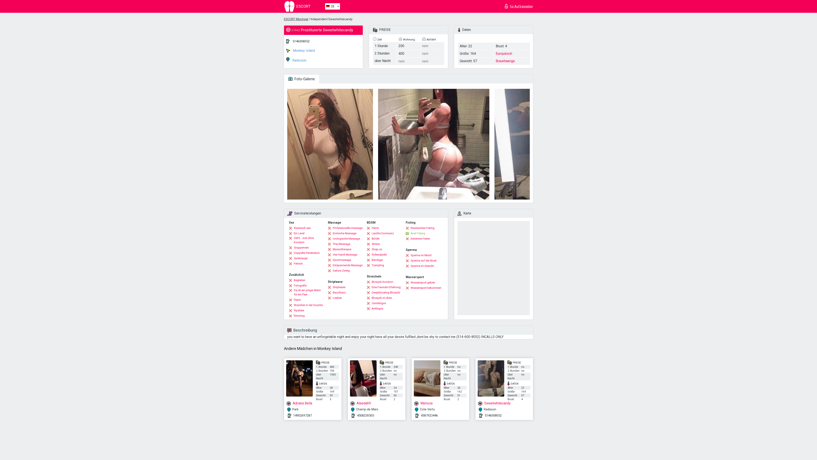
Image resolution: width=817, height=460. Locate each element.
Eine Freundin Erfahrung (386, 287)
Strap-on (377, 249)
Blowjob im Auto (382, 297)
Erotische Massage (344, 233)
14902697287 (302, 415)
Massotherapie (342, 249)
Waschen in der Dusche (308, 305)
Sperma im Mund (421, 255)
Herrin (375, 228)
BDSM (375, 238)
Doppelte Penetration (307, 252)
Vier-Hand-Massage (345, 254)
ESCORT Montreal (296, 19)
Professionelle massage (348, 228)
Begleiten (299, 280)
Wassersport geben (423, 282)
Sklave (376, 244)
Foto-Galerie (304, 79)
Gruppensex (301, 247)
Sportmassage (342, 260)
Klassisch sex (302, 228)
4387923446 (429, 415)
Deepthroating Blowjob (386, 292)
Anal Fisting (418, 233)
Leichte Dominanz (383, 233)
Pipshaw (299, 310)
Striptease (339, 287)
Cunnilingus (379, 303)
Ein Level (299, 233)
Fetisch (298, 263)
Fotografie (300, 285)
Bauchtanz (339, 292)
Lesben (337, 297)
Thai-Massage (341, 244)
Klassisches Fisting (422, 228)
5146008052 (301, 41)
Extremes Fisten (420, 238)
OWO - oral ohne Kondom (304, 240)
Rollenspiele (379, 254)
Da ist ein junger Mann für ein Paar (307, 292)
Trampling (378, 265)
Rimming (299, 315)
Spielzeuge (301, 258)
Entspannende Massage (348, 265)
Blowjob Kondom (382, 281)
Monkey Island (303, 51)
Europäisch (504, 54)
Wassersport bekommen (426, 287)
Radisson (298, 60)
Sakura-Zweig (341, 270)
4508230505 (365, 415)
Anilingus (377, 308)
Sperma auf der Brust (424, 260)
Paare (297, 299)
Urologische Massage (346, 238)
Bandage (377, 260)
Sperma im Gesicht (422, 265)
